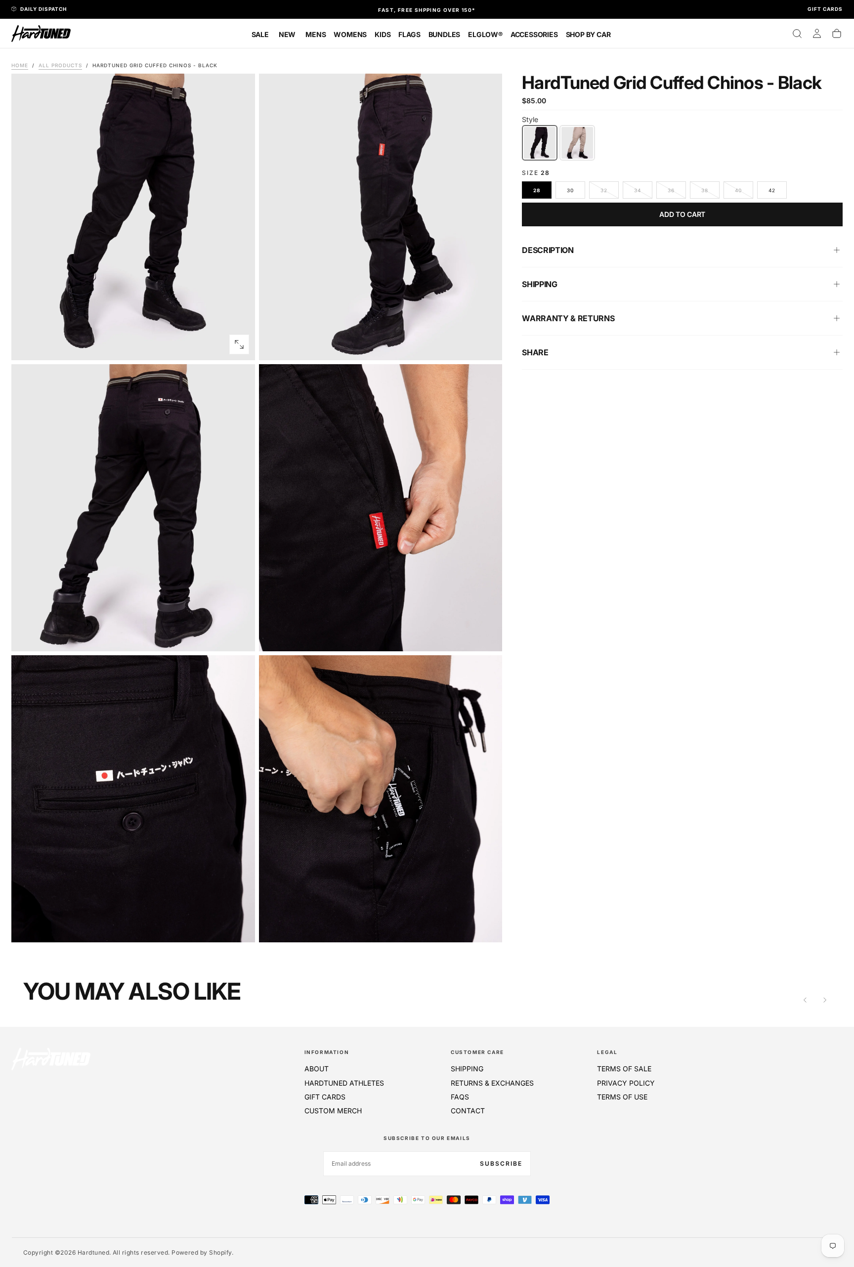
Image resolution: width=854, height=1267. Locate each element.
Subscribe (501, 1163)
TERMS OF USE (622, 1097)
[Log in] (817, 34)
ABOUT (316, 1068)
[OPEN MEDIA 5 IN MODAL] (486, 926)
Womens (350, 34)
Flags (409, 34)
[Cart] (837, 34)
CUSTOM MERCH (333, 1110)
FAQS (460, 1097)
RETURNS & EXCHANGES (492, 1083)
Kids (382, 34)
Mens (315, 34)
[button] (797, 34)
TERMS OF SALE (624, 1068)
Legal (607, 1052)
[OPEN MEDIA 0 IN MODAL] (239, 344)
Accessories (534, 34)
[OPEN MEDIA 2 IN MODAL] (239, 635)
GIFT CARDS (324, 1097)
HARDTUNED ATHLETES (344, 1083)
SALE (260, 34)
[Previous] (805, 1000)
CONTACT (468, 1110)
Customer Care (477, 1052)
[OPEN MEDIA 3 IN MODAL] (486, 635)
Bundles (444, 34)
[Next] (825, 1000)
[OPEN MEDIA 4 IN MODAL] (239, 926)
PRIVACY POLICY (626, 1083)
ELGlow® (485, 34)
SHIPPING (467, 1068)
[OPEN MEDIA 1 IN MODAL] (486, 344)
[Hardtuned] (50, 1059)
